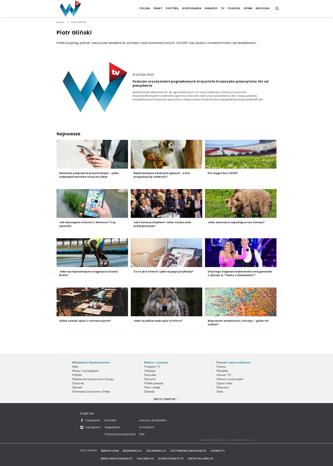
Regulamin (112, 427)
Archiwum (146, 427)
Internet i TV (223, 375)
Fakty (75, 366)
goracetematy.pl (171, 458)
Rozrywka (150, 375)
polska (145, 8)
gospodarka (191, 8)
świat (158, 8)
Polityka (77, 375)
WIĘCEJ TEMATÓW (164, 399)
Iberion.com (110, 450)
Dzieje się (78, 383)
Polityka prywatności (120, 434)
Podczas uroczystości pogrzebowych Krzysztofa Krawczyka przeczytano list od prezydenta (201, 83)
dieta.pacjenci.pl (201, 458)
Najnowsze (68, 134)
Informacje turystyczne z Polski (91, 391)
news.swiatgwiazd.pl (117, 458)
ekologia (263, 8)
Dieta (219, 391)
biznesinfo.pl (132, 450)
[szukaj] (277, 9)
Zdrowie (77, 387)
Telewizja (149, 370)
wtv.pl (60, 22)
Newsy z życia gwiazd (85, 370)
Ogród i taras (224, 383)
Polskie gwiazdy (153, 383)
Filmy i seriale (152, 387)
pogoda (234, 8)
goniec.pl (218, 450)
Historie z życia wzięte (229, 379)
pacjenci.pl (145, 458)
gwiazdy (211, 8)
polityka (172, 8)
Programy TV (152, 366)
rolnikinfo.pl (156, 450)
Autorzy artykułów (152, 420)
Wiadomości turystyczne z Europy (93, 379)
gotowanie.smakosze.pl (188, 450)
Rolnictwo (222, 387)
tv (223, 8)
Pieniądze (222, 370)
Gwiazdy (149, 391)
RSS (142, 434)
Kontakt (110, 420)
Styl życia (150, 379)
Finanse (221, 366)
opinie (248, 8)
